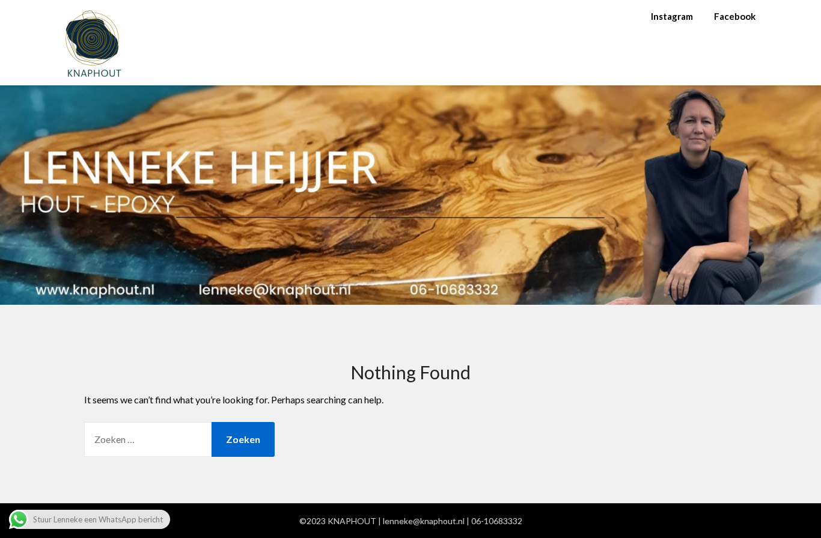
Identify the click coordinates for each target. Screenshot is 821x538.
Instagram (672, 16)
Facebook (734, 16)
